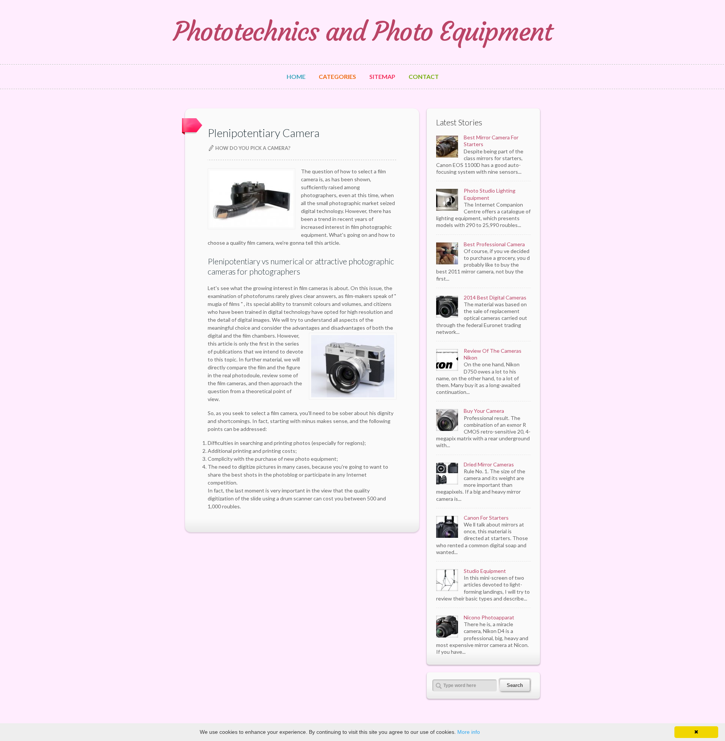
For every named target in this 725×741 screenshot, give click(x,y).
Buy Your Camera (484, 411)
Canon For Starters (486, 517)
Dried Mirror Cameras (489, 464)
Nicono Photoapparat (489, 617)
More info (468, 732)
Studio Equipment (485, 571)
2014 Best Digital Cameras (495, 297)
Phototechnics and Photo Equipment (362, 31)
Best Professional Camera (494, 244)
